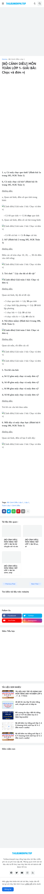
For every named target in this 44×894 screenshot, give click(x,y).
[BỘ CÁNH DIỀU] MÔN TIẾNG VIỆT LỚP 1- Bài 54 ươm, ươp (10, 569)
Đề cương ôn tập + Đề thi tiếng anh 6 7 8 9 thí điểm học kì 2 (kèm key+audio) (27, 714)
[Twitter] (9, 511)
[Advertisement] (22, 31)
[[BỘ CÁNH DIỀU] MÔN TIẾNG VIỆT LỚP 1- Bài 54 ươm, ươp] (11, 557)
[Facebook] (4, 511)
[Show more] (28, 511)
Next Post (35, 584)
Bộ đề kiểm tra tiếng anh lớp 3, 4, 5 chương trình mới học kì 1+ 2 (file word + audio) (28, 725)
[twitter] (17, 873)
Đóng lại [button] (8, 889)
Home (4, 59)
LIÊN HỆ (28, 884)
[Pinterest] (18, 511)
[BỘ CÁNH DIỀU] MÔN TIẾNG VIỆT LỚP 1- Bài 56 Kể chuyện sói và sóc (11, 543)
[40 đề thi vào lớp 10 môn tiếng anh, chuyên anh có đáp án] (8, 705)
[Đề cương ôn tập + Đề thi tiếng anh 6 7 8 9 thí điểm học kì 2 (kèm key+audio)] (8, 715)
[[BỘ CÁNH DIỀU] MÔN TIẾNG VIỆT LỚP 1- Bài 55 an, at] (32, 531)
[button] (3, 3)
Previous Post (10, 584)
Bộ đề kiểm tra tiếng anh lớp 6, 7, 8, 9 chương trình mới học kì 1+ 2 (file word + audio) (28, 735)
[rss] (33, 873)
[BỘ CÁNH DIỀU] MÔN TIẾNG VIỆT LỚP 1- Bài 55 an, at (31, 543)
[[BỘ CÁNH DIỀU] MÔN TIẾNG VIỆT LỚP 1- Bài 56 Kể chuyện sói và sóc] (11, 531)
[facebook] (11, 873)
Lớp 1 (26, 502)
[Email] (23, 511)
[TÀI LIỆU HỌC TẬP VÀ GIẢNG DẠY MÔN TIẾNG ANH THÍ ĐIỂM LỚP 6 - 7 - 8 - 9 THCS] (8, 694)
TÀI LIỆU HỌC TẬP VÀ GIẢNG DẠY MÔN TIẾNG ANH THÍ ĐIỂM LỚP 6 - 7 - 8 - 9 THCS (28, 693)
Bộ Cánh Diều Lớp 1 (17, 59)
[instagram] (27, 873)
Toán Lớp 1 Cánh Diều (11, 505)
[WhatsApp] (13, 511)
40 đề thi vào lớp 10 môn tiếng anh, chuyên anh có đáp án (27, 703)
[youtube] (22, 873)
